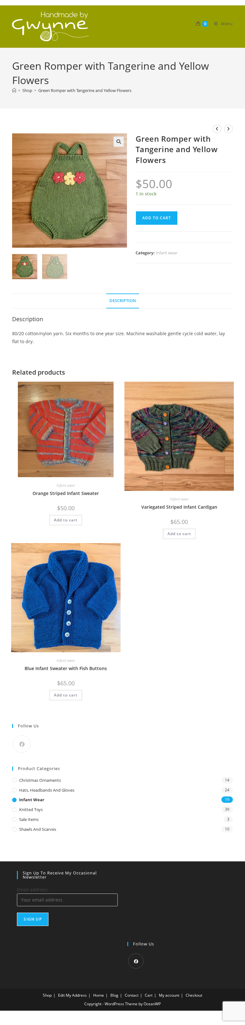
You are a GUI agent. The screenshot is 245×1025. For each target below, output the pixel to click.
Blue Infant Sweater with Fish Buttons (66, 668)
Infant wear (166, 253)
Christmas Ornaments (40, 780)
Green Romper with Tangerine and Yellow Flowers (84, 90)
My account (169, 995)
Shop (47, 995)
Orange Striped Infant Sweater (66, 493)
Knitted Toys (31, 809)
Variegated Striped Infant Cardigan (179, 507)
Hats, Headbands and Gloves (46, 790)
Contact (131, 995)
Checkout (194, 995)
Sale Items (29, 819)
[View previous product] (217, 128)
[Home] (14, 90)
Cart (148, 995)
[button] (119, 142)
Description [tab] (122, 300)
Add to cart (156, 218)
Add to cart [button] (66, 520)
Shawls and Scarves (37, 829)
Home (98, 995)
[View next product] (228, 128)
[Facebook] (22, 744)
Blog (114, 995)
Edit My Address (72, 995)
